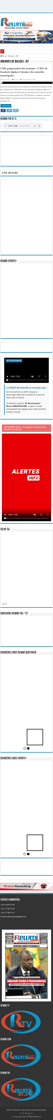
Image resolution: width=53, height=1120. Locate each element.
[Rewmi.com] (17, 22)
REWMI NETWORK (38, 1110)
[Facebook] (23, 1113)
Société (16, 79)
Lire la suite (6, 106)
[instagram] (32, 1113)
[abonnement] (52, 62)
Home (4, 56)
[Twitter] (26, 1113)
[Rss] (21, 1113)
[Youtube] (29, 1113)
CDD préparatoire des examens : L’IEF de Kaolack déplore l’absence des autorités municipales (24, 72)
